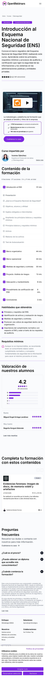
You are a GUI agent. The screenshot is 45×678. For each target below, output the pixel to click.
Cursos (9, 16)
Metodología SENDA (8, 623)
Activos (8, 231)
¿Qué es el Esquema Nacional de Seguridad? (23, 201)
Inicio (3, 16)
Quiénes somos (6, 632)
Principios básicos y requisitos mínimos (21, 225)
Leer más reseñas (10, 436)
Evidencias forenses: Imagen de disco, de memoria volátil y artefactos (21, 486)
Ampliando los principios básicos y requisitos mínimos (23, 218)
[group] (22, 470)
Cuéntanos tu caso (14, 139)
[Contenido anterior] (38, 470)
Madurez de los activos (15, 237)
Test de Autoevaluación (15, 242)
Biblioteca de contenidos (9, 634)
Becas (3, 639)
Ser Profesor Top (28, 632)
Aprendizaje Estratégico (30, 623)
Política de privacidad (34, 649)
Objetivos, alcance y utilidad (17, 206)
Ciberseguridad (17, 16)
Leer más (5, 611)
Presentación (11, 195)
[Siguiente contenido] (41, 470)
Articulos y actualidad (8, 637)
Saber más (39, 160)
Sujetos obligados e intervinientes (19, 212)
